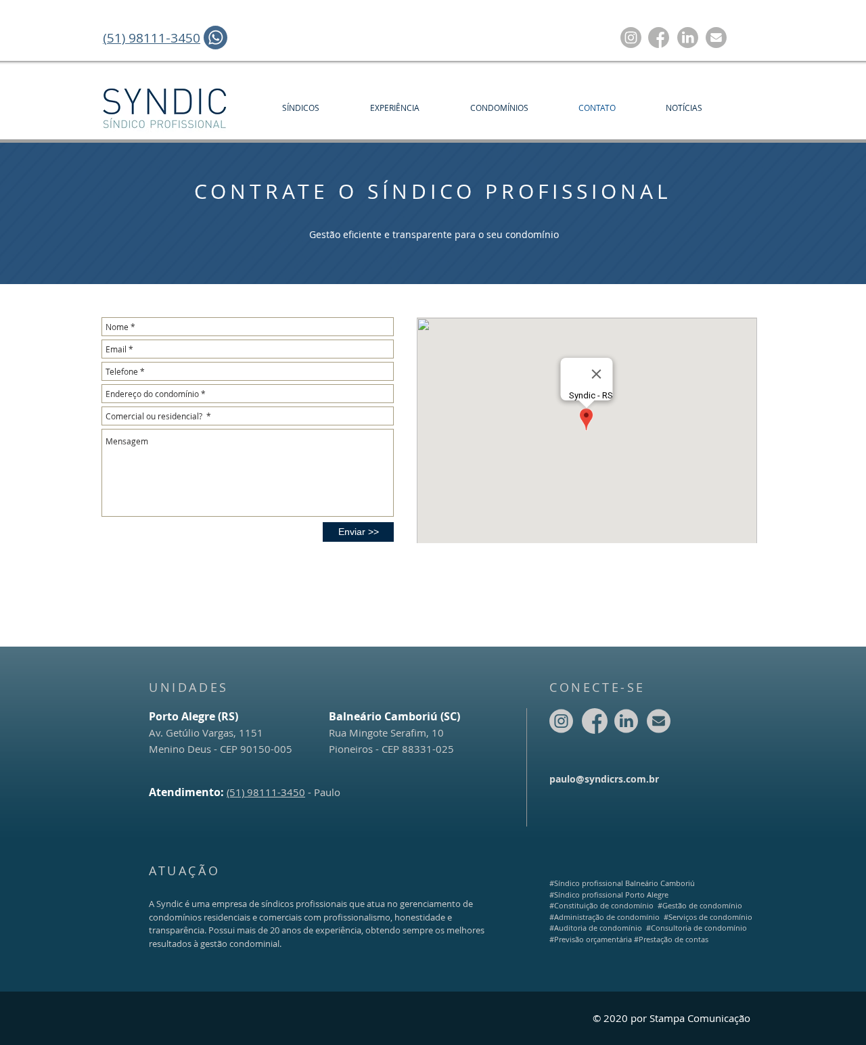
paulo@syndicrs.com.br (604, 778)
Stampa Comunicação (700, 1018)
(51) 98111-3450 (266, 792)
